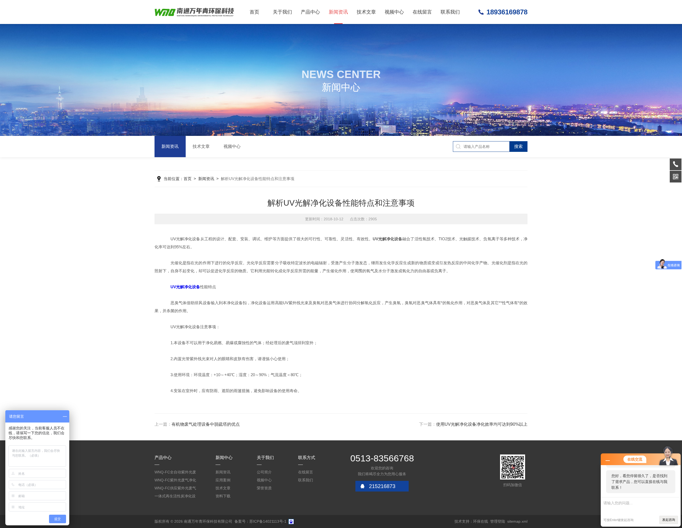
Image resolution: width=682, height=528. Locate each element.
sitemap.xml (517, 521)
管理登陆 (497, 521)
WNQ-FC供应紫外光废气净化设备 (175, 489)
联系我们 (450, 12)
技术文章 (366, 12)
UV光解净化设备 (185, 287)
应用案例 (223, 480)
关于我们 (282, 12)
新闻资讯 (338, 12)
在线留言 (422, 12)
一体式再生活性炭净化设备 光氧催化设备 (175, 497)
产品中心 (310, 12)
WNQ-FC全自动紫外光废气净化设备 (175, 473)
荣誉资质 (264, 488)
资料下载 (223, 496)
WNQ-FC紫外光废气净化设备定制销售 (175, 481)
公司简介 (264, 472)
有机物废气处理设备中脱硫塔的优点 (206, 424)
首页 (254, 12)
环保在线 (480, 521)
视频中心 (394, 12)
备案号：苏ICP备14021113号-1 (260, 521)
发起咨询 (668, 520)
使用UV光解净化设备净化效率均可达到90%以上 (481, 424)
